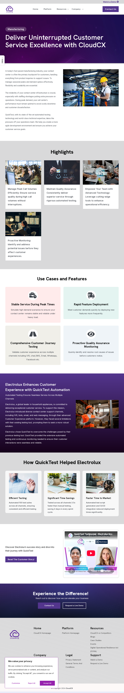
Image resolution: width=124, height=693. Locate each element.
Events (93, 644)
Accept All (47, 683)
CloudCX (69, 688)
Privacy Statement (73, 660)
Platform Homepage (70, 633)
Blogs (92, 636)
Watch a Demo (110, 1)
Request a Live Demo (99, 663)
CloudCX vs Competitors (100, 633)
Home (35, 9)
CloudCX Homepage (42, 633)
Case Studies (95, 640)
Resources (61, 9)
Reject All (31, 683)
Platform (47, 9)
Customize (16, 683)
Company (76, 9)
